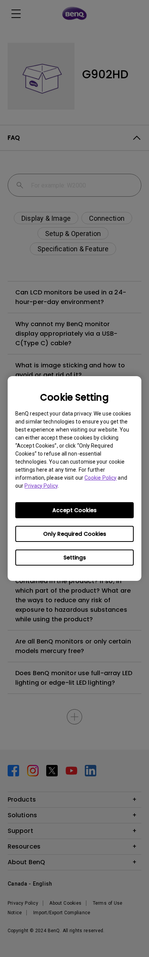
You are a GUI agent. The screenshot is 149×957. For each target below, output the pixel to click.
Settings (74, 557)
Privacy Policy (40, 486)
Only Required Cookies (74, 534)
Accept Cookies (74, 510)
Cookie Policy (100, 478)
